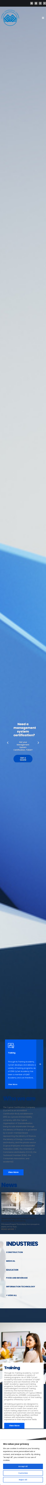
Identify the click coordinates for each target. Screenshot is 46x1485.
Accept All (23, 1466)
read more (8, 1229)
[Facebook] (31, 3)
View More (14, 1425)
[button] (24, 760)
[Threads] (44, 3)
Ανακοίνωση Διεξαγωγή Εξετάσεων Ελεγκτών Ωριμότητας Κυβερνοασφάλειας (18, 1219)
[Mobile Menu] (43, 18)
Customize (23, 1473)
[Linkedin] (35, 3)
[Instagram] (40, 3)
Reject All (23, 1479)
